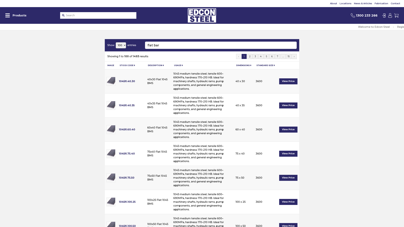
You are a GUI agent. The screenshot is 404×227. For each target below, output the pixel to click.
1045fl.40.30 (127, 81)
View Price (288, 81)
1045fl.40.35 (127, 105)
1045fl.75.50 (126, 177)
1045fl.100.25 (127, 201)
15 (289, 56)
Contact (395, 3)
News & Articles (363, 3)
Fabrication (381, 3)
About (333, 3)
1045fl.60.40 (127, 129)
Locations (345, 3)
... (283, 56)
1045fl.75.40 (127, 153)
